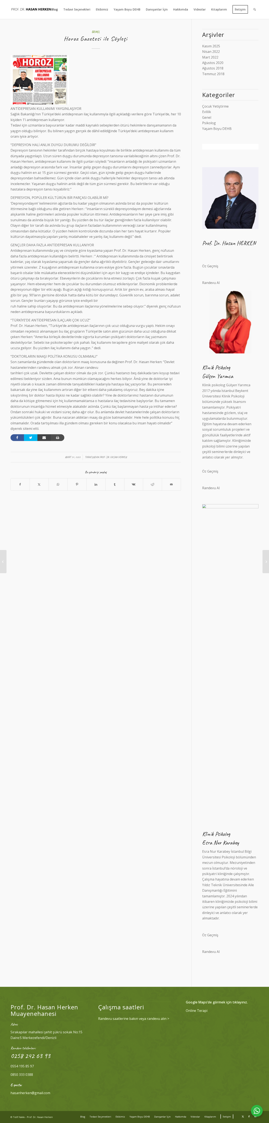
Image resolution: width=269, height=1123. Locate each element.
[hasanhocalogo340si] (31, 9)
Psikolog (209, 123)
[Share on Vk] (133, 484)
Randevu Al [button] (211, 282)
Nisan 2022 (211, 51)
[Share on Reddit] (152, 484)
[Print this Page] (57, 437)
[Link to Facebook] (249, 1116)
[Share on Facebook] (17, 437)
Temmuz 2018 (213, 74)
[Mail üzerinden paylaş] (171, 484)
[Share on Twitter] (30, 437)
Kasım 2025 (211, 46)
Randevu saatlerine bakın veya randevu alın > (133, 1018)
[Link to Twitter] (243, 1116)
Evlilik (206, 111)
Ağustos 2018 (212, 68)
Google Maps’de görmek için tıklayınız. (217, 1002)
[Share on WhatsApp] (58, 484)
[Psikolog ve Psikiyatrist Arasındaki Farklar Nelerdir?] (265, 561)
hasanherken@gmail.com (30, 1093)
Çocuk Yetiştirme (215, 106)
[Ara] (254, 9)
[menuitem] (55, 9)
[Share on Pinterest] (77, 484)
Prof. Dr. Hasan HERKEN (113, 457)
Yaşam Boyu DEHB (217, 128)
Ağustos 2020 (212, 62)
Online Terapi (196, 1010)
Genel (96, 32)
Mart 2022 (210, 57)
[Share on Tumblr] (114, 484)
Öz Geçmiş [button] (210, 266)
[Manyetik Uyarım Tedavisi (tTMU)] (3, 561)
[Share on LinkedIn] (96, 484)
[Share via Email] (44, 437)
